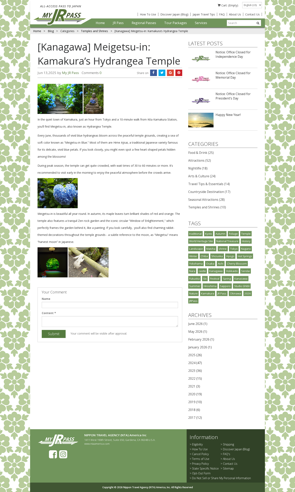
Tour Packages (175, 23)
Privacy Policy (200, 464)
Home (100, 23)
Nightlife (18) (198, 168)
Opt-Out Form (201, 473)
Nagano (246, 249)
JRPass (193, 301)
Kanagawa (216, 271)
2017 (191, 418)
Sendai (245, 271)
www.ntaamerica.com (97, 443)
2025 (191, 355)
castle (202, 271)
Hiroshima (210, 286)
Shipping (228, 444)
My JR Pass (70, 72)
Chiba (204, 256)
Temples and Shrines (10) (207, 207)
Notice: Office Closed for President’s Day (233, 96)
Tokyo (234, 249)
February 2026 (199, 339)
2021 (191, 386)
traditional (195, 233)
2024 (191, 363)
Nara (192, 271)
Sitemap (228, 468)
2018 (191, 410)
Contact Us (252, 14)
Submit (53, 333)
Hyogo (230, 256)
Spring (227, 278)
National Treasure (227, 241)
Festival (214, 278)
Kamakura (207, 293)
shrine (223, 249)
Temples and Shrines (94, 31)
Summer (194, 286)
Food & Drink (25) (201, 153)
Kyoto (208, 233)
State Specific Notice (205, 468)
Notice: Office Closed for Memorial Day (233, 75)
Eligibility (197, 444)
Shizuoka (217, 256)
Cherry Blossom (237, 263)
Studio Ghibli (242, 286)
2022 (191, 378)
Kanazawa (240, 278)
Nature (193, 293)
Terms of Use (200, 459)
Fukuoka (194, 278)
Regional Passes (144, 23)
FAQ (222, 14)
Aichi (220, 263)
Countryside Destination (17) (209, 192)
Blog (51, 31)
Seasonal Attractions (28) (206, 200)
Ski (205, 278)
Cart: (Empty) (229, 5)
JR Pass (118, 23)
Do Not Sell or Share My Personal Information (221, 478)
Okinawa (235, 293)
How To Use (148, 14)
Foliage (233, 233)
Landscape (196, 249)
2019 (191, 402)
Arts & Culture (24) (202, 176)
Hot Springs (245, 256)
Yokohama (196, 263)
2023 (191, 371)
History (246, 241)
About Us (235, 14)
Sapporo (225, 286)
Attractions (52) (199, 160)
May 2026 (195, 332)
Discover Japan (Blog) (174, 14)
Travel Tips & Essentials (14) (209, 184)
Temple (246, 233)
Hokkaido (232, 271)
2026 (247, 293)
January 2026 (197, 347)
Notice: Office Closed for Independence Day (233, 54)
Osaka (210, 263)
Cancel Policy (200, 454)
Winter (193, 256)
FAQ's (226, 454)
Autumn (220, 233)
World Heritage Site (201, 241)
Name (46, 299)
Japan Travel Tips (204, 14)
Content (48, 313)
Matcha (210, 249)
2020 (191, 394)
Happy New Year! (228, 115)
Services (201, 23)
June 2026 (195, 324)
